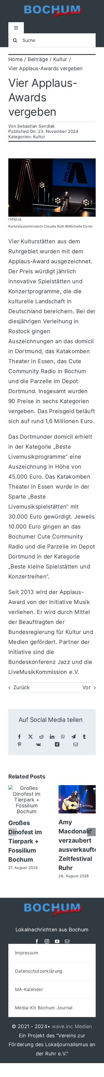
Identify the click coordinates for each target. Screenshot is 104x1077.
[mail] (67, 941)
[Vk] (38, 744)
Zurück (21, 687)
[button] (12, 832)
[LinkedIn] (52, 737)
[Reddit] (41, 737)
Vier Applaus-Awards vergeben (42, 97)
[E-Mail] (76, 744)
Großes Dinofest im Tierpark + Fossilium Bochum (25, 841)
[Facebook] (19, 737)
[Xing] (57, 744)
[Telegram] (73, 737)
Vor (86, 687)
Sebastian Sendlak (36, 126)
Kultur (39, 136)
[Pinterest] (19, 744)
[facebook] (37, 941)
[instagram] (47, 941)
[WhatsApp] (63, 737)
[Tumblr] (84, 737)
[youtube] (57, 941)
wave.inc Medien (72, 1026)
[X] (30, 737)
